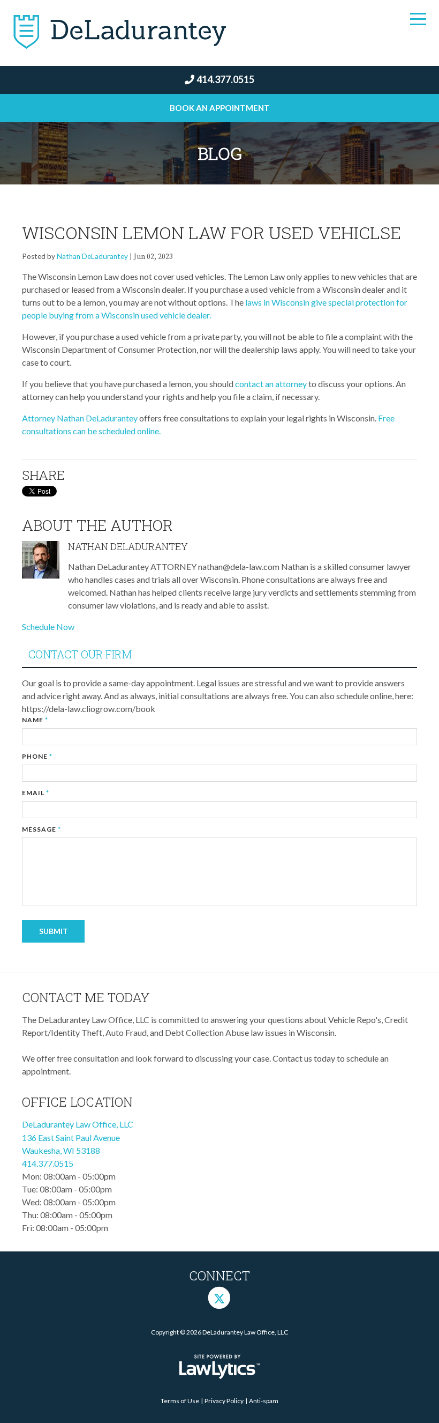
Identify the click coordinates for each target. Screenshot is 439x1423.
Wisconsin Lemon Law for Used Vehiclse (211, 232)
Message (41, 829)
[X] (219, 1297)
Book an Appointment (220, 108)
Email (35, 793)
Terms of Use (180, 1401)
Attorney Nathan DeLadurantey (80, 418)
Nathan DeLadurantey (92, 256)
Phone (37, 756)
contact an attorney (271, 384)
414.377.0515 (225, 79)
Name (35, 720)
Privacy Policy (224, 1401)
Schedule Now (48, 626)
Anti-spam (263, 1401)
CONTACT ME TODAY (86, 997)
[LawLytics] (219, 1366)
